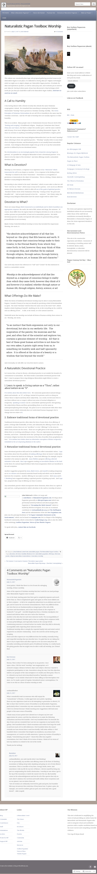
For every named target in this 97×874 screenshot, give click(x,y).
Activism (19, 841)
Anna (28, 471)
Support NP (3, 841)
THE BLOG (5, 13)
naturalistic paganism (42, 554)
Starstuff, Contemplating (76, 177)
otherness (57, 554)
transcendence (26, 556)
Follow (71, 86)
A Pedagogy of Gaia (74, 165)
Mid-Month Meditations (75, 193)
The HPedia (20, 830)
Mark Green (35, 471)
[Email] (95, 867)
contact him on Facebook (26, 527)
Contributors (4, 823)
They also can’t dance (12, 128)
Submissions (4, 830)
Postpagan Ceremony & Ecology (78, 169)
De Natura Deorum (73, 189)
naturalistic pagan (34, 551)
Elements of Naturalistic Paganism (67, 13)
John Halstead (24, 31)
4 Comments (59, 31)
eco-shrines (12, 473)
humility (24, 554)
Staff (1, 826)
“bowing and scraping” (12, 125)
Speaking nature (19, 402)
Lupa (60, 451)
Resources (20, 845)
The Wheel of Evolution (75, 181)
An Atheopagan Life (74, 149)
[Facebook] (90, 867)
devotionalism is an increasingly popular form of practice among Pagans (31, 152)
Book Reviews (72, 197)
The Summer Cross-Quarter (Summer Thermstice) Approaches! (24, 561)
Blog (1, 815)
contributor (27, 498)
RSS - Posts (70, 115)
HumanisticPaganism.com (42, 498)
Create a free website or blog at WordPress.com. (14, 866)
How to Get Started (38, 13)
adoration (12, 554)
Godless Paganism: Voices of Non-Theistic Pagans (33, 522)
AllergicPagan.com (44, 500)
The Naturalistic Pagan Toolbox (49, 551)
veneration (34, 556)
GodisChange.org (41, 520)
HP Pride (70, 185)
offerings (51, 554)
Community (20, 837)
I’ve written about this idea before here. (18, 393)
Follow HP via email (75, 67)
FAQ (18, 823)
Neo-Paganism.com (54, 512)
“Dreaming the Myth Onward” (41, 505)
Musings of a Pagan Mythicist (77, 153)
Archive (2, 834)
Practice (19, 834)
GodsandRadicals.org (39, 510)
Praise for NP (4, 837)
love (33, 554)
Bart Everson (11, 657)
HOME (4, 18)
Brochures (20, 826)
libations (29, 554)
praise (7, 556)
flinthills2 (12, 753)
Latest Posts (25, 551)
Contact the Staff (73, 137)
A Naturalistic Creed (23, 815)
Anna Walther (33, 459)
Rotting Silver (72, 173)
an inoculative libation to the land (50, 461)
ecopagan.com (35, 517)
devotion (18, 554)
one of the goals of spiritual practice (48, 189)
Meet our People (86, 13)
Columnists (3, 819)
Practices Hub (51, 13)
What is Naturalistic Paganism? (20, 13)
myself (45, 471)
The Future (20, 819)
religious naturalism (16, 556)
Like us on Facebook (75, 98)
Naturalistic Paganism (16, 4)
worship (40, 556)
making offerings (36, 454)
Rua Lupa (23, 461)
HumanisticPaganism (14, 579)
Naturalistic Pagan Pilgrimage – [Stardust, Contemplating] (44, 563)
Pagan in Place (72, 161)
